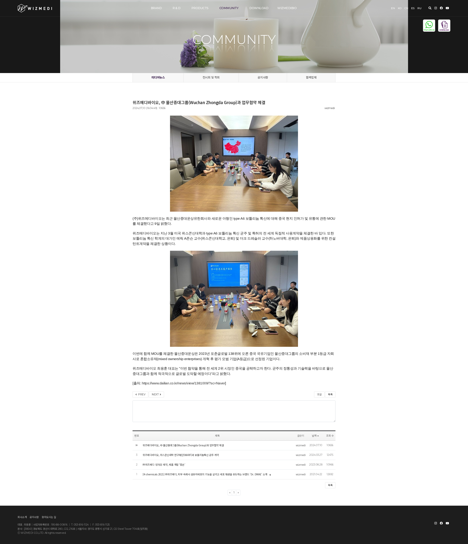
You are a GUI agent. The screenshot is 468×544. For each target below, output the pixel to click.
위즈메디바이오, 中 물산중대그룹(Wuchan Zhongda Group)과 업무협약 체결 (183, 445)
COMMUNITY (229, 8)
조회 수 (330, 435)
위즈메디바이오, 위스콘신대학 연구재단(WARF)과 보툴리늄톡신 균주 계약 (181, 455)
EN (393, 8)
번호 (136, 435)
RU (419, 8)
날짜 (314, 435)
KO (399, 8)
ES (412, 8)
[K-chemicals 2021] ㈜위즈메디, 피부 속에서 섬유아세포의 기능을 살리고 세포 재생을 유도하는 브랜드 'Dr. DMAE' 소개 (205, 474)
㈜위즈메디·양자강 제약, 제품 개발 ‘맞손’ (164, 464)
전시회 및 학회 (211, 77)
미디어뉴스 (158, 77)
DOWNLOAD (258, 8)
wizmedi (329, 108)
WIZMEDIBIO (287, 8)
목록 (330, 394)
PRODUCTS (199, 8)
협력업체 (311, 77)
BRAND (156, 8)
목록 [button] (330, 485)
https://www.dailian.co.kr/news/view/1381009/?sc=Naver (183, 383)
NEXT (156, 394)
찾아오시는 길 (49, 517)
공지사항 (263, 77)
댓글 (319, 394)
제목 (217, 435)
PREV (141, 394)
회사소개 (22, 517)
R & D (176, 8)
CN (406, 8)
